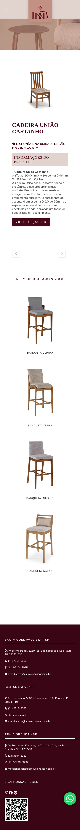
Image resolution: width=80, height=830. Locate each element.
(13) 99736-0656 (17, 762)
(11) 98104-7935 (17, 667)
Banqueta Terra (40, 425)
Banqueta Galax (40, 571)
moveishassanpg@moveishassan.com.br (31, 769)
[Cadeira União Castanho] (40, 90)
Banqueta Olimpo (40, 353)
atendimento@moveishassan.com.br (29, 674)
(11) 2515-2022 (16, 708)
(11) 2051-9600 (16, 661)
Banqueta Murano (40, 498)
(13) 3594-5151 (16, 756)
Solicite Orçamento (31, 222)
